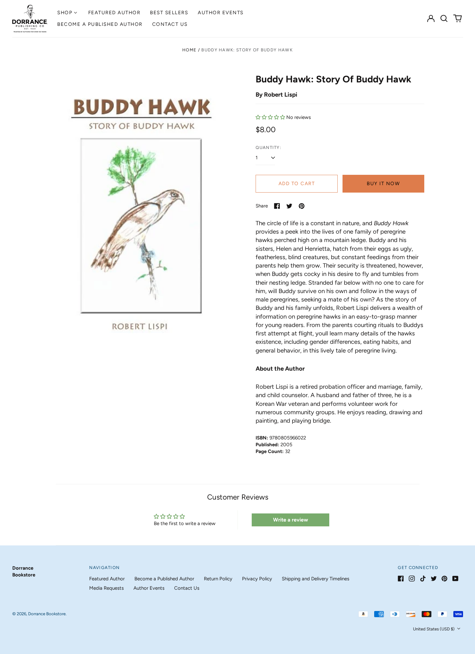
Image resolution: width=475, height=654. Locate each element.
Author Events (221, 13)
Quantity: (268, 147)
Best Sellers (169, 13)
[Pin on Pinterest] (302, 206)
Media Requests (106, 588)
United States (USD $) (434, 629)
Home (189, 49)
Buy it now (383, 183)
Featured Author (114, 13)
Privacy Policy (257, 579)
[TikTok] (423, 578)
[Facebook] (401, 578)
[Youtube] (455, 578)
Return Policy (218, 579)
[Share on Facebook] (277, 206)
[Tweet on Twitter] (289, 206)
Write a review (290, 520)
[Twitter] (434, 578)
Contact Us (170, 24)
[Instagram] (412, 578)
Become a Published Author (99, 24)
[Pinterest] (444, 578)
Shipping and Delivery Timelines (315, 579)
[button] (444, 18)
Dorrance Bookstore (47, 613)
